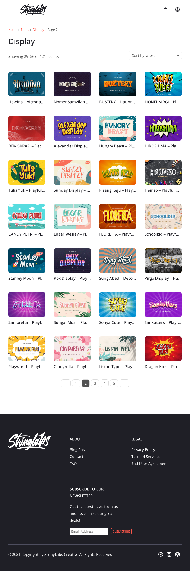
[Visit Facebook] (161, 554)
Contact (76, 456)
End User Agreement (149, 463)
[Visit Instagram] (169, 554)
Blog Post (78, 449)
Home (12, 29)
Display (38, 29)
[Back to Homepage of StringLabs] (89, 9)
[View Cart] (165, 9)
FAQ (73, 463)
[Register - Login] (177, 9)
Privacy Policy (143, 449)
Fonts (25, 29)
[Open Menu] (12, 9)
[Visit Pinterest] (177, 554)
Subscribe (121, 531)
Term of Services (145, 456)
